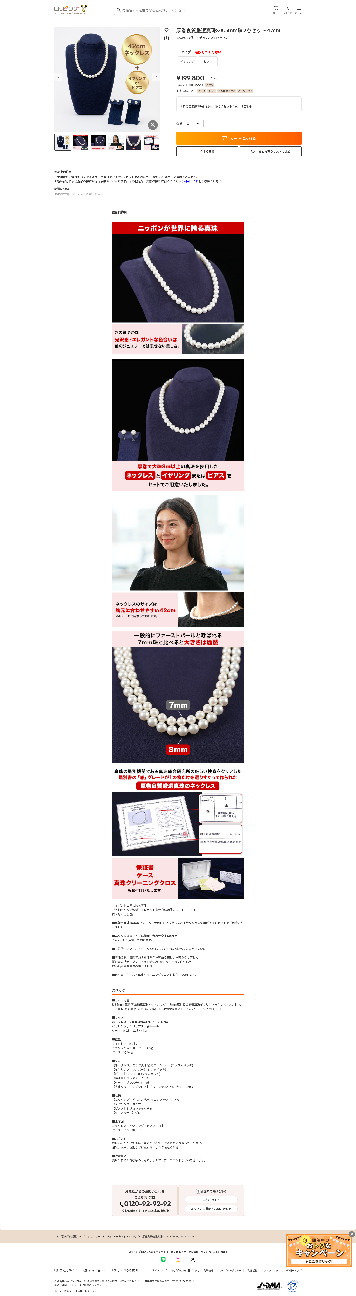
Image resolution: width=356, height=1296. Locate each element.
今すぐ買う (207, 151)
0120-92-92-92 (147, 1204)
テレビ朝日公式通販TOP (68, 1236)
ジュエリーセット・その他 (121, 1236)
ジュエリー (94, 1236)
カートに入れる (243, 138)
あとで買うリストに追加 (274, 151)
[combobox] (192, 9)
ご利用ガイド (189, 181)
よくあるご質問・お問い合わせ (211, 1209)
